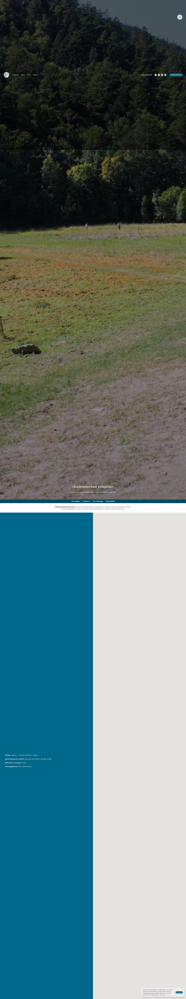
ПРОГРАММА (76, 501)
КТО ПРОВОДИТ (98, 501)
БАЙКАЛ (23, 74)
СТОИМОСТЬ (86, 501)
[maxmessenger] (165, 75)
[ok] (162, 75)
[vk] (159, 75)
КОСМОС (29, 74)
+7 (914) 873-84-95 (146, 75)
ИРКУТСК (35, 74)
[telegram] (156, 75)
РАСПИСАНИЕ (15, 74)
